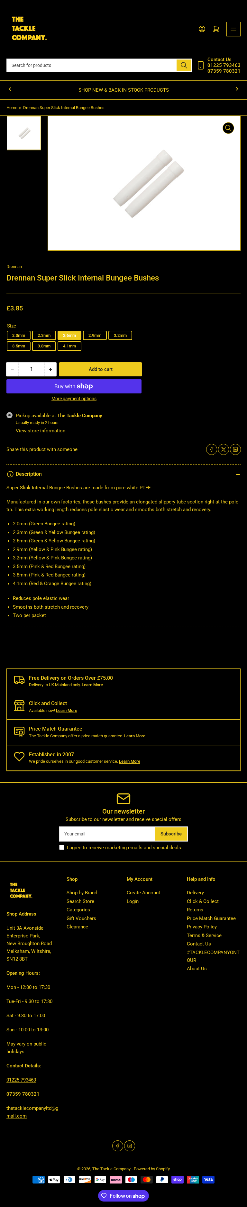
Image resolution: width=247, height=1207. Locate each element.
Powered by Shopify (152, 1168)
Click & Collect (203, 901)
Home (11, 107)
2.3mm (44, 335)
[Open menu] (233, 29)
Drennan (14, 266)
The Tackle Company (112, 1168)
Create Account (143, 893)
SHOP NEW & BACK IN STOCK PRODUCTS (123, 90)
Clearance (77, 927)
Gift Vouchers (81, 918)
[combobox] (99, 65)
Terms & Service (204, 935)
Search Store (80, 901)
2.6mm (69, 335)
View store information (40, 431)
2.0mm (18, 335)
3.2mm (120, 335)
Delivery (195, 893)
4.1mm (69, 346)
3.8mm (44, 346)
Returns (195, 910)
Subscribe (171, 834)
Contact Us (199, 944)
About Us (197, 969)
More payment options (73, 398)
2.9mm (94, 335)
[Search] (184, 65)
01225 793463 (21, 1080)
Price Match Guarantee (211, 918)
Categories (78, 910)
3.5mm (18, 346)
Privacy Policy (202, 927)
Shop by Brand (82, 893)
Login (133, 901)
